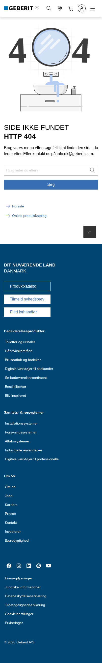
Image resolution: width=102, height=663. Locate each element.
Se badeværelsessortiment (26, 378)
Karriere (11, 505)
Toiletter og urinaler (20, 342)
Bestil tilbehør (15, 387)
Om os (10, 487)
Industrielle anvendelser (23, 450)
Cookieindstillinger (19, 614)
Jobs (8, 496)
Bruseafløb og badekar (23, 360)
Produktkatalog (23, 286)
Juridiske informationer (23, 587)
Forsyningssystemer (21, 432)
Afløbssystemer (17, 441)
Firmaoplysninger (18, 578)
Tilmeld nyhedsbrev (27, 299)
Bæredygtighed (17, 540)
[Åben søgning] (49, 8)
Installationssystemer (21, 423)
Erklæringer (14, 623)
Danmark (15, 270)
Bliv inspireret (15, 396)
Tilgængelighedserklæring (25, 605)
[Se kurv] (70, 8)
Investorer (13, 531)
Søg (51, 184)
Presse (10, 514)
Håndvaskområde (19, 351)
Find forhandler (23, 312)
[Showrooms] (59, 8)
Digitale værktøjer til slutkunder (29, 369)
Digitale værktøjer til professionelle (32, 459)
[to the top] (89, 232)
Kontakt (11, 523)
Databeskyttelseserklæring (25, 596)
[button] (49, 8)
